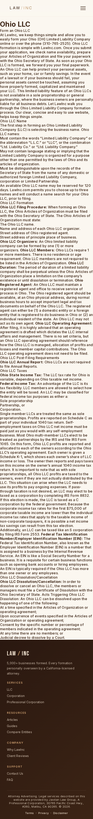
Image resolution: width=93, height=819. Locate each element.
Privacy (43, 813)
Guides (12, 726)
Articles (12, 719)
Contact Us (15, 773)
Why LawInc (16, 749)
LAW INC (18, 653)
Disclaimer (60, 813)
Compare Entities (19, 732)
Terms (29, 813)
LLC (9, 689)
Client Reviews (18, 756)
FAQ (10, 780)
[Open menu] (83, 8)
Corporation (16, 696)
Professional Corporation (25, 702)
